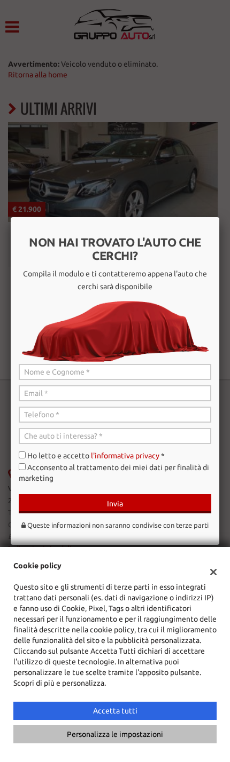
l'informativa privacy (125, 455)
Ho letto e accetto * (96, 455)
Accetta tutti (115, 711)
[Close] (219, 217)
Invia (115, 503)
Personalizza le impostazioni (115, 734)
